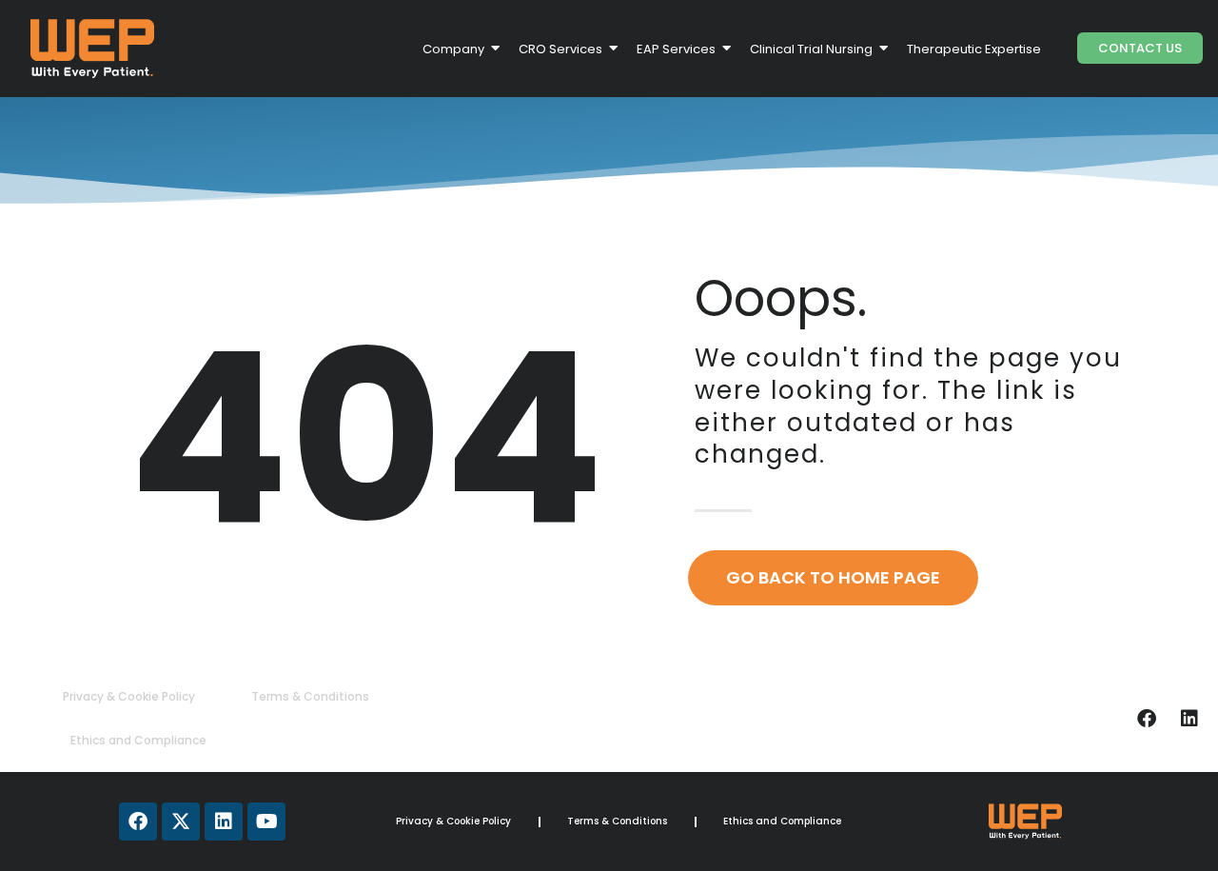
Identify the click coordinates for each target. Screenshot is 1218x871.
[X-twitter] (181, 821)
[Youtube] (266, 821)
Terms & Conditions (310, 696)
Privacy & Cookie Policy (129, 696)
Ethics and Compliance (138, 740)
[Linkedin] (1189, 719)
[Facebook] (1147, 719)
